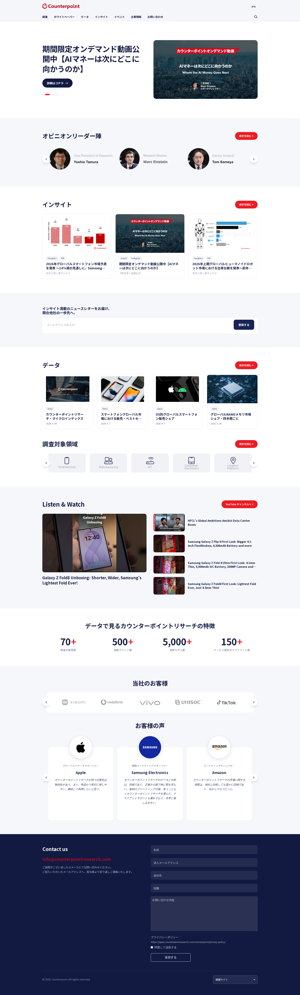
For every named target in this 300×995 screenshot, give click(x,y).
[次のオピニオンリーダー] (254, 159)
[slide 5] (57, 99)
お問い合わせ (155, 17)
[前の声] (46, 777)
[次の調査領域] (254, 463)
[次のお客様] (254, 702)
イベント (119, 17)
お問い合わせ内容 (163, 900)
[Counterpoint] (61, 6)
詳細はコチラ (57, 88)
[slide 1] (43, 99)
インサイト (101, 17)
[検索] (256, 17)
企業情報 (136, 17)
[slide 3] (50, 99)
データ (85, 17)
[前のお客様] (46, 702)
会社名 (157, 875)
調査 (45, 17)
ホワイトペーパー (64, 17)
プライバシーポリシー (166, 937)
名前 (156, 850)
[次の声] (254, 777)
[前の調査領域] (46, 463)
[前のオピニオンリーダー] (46, 159)
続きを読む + (246, 136)
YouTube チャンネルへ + (239, 504)
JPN (253, 6)
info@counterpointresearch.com (76, 859)
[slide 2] (46, 99)
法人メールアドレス (165, 863)
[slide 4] (54, 99)
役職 (156, 888)
